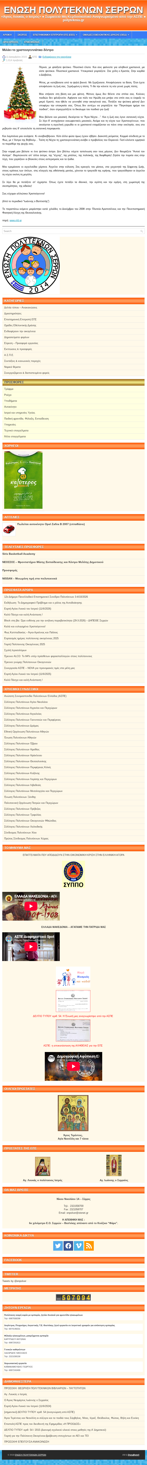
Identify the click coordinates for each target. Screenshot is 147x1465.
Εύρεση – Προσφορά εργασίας (21, 343)
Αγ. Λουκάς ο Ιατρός (15, 1394)
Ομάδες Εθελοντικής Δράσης (20, 325)
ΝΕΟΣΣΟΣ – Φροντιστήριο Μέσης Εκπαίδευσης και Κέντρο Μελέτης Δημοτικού (52, 562)
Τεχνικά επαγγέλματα (16, 430)
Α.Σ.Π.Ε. (9, 355)
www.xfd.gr (16, 220)
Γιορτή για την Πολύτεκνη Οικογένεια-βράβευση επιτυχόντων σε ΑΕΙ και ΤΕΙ (46, 1435)
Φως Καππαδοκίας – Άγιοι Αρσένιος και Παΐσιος (31, 632)
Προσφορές (9, 570)
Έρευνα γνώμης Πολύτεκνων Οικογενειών (27, 662)
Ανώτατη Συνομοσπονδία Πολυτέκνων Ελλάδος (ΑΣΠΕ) (35, 696)
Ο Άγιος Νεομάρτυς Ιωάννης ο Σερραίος (26, 1400)
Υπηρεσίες (10, 424)
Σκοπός (22, 35)
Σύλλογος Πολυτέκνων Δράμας (21, 725)
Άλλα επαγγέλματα (15, 436)
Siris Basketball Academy (18, 553)
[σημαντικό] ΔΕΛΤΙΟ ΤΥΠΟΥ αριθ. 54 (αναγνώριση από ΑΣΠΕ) (39, 1412)
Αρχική (7, 35)
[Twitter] (58, 1245)
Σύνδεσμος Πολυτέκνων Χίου (20, 832)
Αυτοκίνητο (10, 406)
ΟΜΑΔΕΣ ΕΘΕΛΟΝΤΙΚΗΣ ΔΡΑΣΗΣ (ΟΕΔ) (106, 34)
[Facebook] (68, 1245)
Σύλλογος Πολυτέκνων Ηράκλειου (23, 755)
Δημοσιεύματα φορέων (16, 337)
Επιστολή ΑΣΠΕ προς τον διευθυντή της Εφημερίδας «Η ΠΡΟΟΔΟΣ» (42, 1423)
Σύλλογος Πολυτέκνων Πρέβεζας (22, 808)
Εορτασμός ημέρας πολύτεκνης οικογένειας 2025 (31, 638)
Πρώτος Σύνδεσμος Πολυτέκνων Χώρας (26, 838)
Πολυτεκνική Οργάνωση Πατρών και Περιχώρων (31, 802)
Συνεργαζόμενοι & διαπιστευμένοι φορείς (26, 372)
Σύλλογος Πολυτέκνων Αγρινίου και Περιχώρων (30, 707)
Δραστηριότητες (12, 313)
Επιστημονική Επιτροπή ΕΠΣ (20, 319)
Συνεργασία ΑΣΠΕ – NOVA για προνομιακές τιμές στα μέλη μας (39, 668)
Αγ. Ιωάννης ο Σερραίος (114, 1180)
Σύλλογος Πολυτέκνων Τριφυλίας (22, 814)
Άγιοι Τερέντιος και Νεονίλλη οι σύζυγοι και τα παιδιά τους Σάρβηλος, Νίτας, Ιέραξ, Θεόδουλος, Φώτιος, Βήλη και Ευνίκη (71, 1418)
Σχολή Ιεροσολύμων (15, 650)
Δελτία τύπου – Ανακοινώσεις (20, 307)
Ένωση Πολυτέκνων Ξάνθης (20, 797)
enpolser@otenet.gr (77, 1212)
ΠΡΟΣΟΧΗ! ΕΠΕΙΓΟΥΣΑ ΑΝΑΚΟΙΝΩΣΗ (26, 1441)
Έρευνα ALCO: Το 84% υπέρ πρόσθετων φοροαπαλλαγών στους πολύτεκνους (48, 656)
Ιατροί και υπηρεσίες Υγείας (19, 412)
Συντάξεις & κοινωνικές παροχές (22, 361)
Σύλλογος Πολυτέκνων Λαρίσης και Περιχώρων (30, 779)
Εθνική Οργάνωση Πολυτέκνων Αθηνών (26, 731)
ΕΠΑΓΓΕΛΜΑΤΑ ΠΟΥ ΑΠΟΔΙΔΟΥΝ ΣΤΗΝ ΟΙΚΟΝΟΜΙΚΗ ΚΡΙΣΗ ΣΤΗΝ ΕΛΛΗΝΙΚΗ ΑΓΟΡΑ (73, 855)
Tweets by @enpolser (14, 1281)
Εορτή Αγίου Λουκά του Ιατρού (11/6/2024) (27, 1406)
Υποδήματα (10, 400)
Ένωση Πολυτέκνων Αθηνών (20, 737)
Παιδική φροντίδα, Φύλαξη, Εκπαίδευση (26, 418)
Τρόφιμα (8, 389)
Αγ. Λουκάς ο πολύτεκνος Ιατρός (42, 1180)
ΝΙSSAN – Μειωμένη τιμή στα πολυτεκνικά (29, 578)
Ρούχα (7, 394)
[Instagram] (78, 1245)
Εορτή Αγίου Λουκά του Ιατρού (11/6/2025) (27, 674)
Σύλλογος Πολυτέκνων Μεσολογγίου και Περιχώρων (33, 791)
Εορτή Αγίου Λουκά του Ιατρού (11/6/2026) (27, 608)
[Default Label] (89, 1245)
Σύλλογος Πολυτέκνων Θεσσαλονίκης (25, 761)
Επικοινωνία (31, 42)
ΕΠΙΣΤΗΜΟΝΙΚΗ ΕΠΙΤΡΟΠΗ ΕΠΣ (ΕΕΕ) (55, 34)
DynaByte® (133, 1455)
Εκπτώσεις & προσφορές (18, 349)
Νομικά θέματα (12, 366)
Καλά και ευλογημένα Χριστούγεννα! (25, 626)
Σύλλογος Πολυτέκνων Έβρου (21, 743)
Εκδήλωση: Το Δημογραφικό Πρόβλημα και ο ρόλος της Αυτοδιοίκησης (43, 602)
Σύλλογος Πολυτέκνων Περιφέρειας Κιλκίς (27, 767)
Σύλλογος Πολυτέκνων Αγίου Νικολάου (26, 702)
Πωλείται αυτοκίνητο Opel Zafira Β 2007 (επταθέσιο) (51, 524)
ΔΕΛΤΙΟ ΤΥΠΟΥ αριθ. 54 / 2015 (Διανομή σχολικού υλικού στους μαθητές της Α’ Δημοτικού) (55, 1429)
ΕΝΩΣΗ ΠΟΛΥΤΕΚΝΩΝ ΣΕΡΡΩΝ (73, 10)
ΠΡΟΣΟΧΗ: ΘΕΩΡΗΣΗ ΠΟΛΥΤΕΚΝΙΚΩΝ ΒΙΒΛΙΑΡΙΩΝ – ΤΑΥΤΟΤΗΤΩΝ (44, 1388)
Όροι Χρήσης (10, 42)
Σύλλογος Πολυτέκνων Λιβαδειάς (22, 785)
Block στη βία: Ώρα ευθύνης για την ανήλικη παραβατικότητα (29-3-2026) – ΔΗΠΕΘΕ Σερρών (56, 620)
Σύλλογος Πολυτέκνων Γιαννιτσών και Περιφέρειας (32, 719)
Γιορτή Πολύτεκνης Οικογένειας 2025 (24, 644)
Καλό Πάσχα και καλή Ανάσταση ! (23, 614)
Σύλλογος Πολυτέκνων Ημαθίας (21, 749)
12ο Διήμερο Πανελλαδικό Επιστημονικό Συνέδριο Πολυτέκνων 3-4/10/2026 (46, 596)
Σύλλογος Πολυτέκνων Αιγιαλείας (23, 713)
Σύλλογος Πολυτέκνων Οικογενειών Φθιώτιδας (30, 820)
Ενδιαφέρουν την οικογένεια (56, 57)
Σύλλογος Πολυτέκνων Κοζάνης (22, 773)
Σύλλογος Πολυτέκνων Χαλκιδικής (23, 826)
